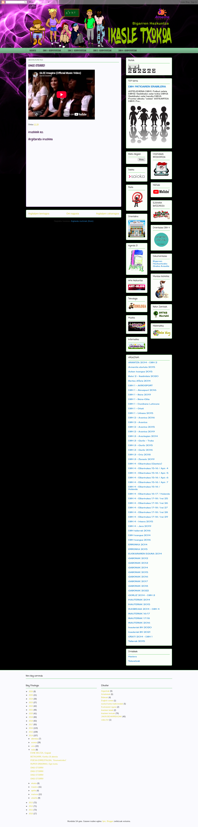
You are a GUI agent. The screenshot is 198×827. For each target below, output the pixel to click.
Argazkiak (105, 691)
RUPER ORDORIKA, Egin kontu (44, 764)
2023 (31, 702)
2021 (31, 710)
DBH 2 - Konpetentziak (77, 50)
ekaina (34, 783)
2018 (31, 721)
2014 (31, 735)
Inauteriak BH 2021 (139, 632)
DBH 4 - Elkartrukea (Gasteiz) (145, 463)
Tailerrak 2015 (136, 641)
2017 (31, 724)
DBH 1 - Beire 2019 (139, 394)
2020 (31, 713)
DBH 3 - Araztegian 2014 (143, 436)
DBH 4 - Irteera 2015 (140, 521)
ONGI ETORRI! (36, 768)
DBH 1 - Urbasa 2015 (140, 413)
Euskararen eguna (108, 707)
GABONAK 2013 (138, 563)
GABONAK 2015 (138, 572)
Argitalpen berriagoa (38, 213)
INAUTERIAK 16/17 (139, 613)
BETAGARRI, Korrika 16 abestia (44, 757)
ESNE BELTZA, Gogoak (40, 753)
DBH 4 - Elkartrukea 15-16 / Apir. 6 (148, 477)
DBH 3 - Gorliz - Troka (141, 440)
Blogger (110, 821)
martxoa (35, 794)
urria (33, 746)
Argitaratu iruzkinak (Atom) (82, 221)
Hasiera (33, 50)
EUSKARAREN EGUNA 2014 (145, 553)
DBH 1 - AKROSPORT (140, 385)
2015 (31, 732)
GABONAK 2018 (138, 586)
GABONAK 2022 (138, 590)
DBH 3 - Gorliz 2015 (140, 445)
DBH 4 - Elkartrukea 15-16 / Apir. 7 (148, 482)
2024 (31, 699)
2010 (31, 814)
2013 (31, 803)
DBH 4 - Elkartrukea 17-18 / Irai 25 (148, 498)
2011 (31, 810)
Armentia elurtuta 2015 (141, 367)
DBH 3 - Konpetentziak (102, 50)
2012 (31, 806)
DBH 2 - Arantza (137, 422)
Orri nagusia (72, 213)
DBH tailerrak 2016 (139, 530)
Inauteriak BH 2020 (140, 627)
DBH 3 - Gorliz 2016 (140, 450)
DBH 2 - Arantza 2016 (141, 417)
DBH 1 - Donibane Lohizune (143, 404)
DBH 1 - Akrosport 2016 (142, 390)
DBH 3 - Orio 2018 (139, 454)
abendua (35, 739)
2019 (31, 717)
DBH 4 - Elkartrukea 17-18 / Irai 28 (148, 512)
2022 (31, 706)
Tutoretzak (134, 661)
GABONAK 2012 (138, 558)
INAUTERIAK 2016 (139, 622)
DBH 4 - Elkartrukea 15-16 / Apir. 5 (148, 473)
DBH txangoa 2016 (139, 540)
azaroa (34, 742)
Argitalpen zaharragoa (107, 213)
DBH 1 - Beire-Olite (139, 399)
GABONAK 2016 (138, 576)
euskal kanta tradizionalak (112, 704)
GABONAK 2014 (138, 567)
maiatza (34, 787)
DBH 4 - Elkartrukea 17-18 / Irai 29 (148, 517)
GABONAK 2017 (138, 581)
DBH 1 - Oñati (136, 408)
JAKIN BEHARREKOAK (111, 716)
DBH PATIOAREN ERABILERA (147, 86)
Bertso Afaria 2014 (139, 381)
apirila (34, 790)
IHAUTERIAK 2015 (139, 604)
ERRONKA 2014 (137, 544)
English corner (107, 701)
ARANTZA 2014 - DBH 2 (142, 362)
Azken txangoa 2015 (140, 371)
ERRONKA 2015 (138, 549)
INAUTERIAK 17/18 (139, 618)
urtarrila (34, 798)
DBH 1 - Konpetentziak (52, 50)
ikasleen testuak (108, 713)
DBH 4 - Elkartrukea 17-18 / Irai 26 (148, 503)
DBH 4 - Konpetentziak (128, 50)
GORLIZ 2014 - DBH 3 (141, 595)
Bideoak (104, 697)
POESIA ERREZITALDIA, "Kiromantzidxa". (48, 760)
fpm (104, 821)
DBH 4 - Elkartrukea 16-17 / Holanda (149, 494)
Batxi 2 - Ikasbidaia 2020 (143, 376)
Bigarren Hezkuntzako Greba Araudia (161, 263)
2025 (31, 695)
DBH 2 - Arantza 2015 (141, 427)
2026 (31, 691)
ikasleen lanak (107, 710)
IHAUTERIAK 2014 (139, 599)
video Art (105, 720)
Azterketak (105, 694)
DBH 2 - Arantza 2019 (141, 431)
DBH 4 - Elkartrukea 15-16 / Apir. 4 (148, 468)
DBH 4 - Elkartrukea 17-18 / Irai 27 (148, 507)
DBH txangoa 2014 (139, 535)
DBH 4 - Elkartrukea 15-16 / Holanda (144, 487)
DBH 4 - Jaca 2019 (139, 526)
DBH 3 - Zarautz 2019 (141, 459)
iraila (33, 750)
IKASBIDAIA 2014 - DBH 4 (144, 609)
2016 (31, 728)
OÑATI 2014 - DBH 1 (140, 636)
